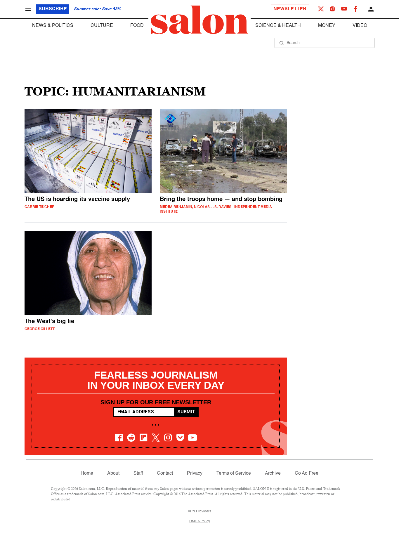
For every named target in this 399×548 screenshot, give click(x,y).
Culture (102, 25)
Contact (165, 473)
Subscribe (53, 9)
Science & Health (278, 25)
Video (360, 25)
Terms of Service (233, 473)
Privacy (194, 473)
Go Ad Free (306, 473)
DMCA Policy (199, 521)
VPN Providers (199, 511)
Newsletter (289, 9)
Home (87, 473)
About (113, 473)
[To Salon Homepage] (199, 20)
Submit (186, 412)
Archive (273, 473)
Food (137, 25)
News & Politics (52, 25)
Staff (138, 473)
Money (326, 25)
